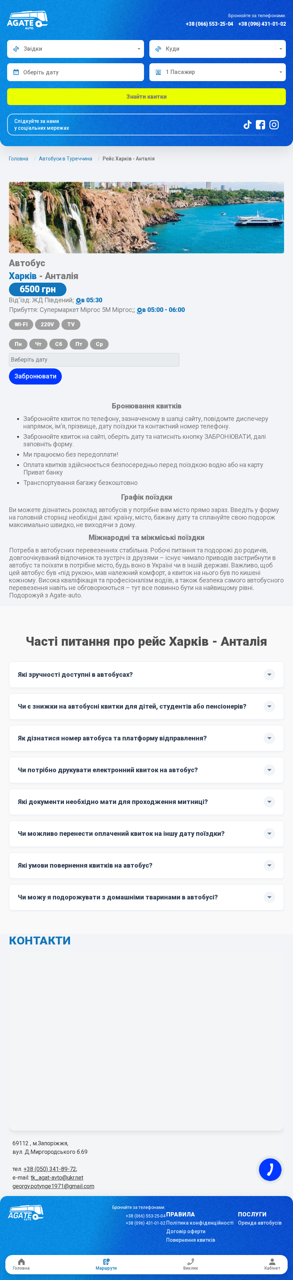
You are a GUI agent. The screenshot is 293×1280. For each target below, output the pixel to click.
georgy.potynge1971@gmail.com (53, 1186)
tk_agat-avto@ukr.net (57, 1177)
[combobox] (75, 49)
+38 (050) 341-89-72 (50, 1169)
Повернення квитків (190, 1240)
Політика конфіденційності (200, 1223)
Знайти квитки (146, 96)
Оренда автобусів (260, 1223)
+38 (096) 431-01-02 (262, 24)
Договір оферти (185, 1231)
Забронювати (35, 376)
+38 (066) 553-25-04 (209, 24)
